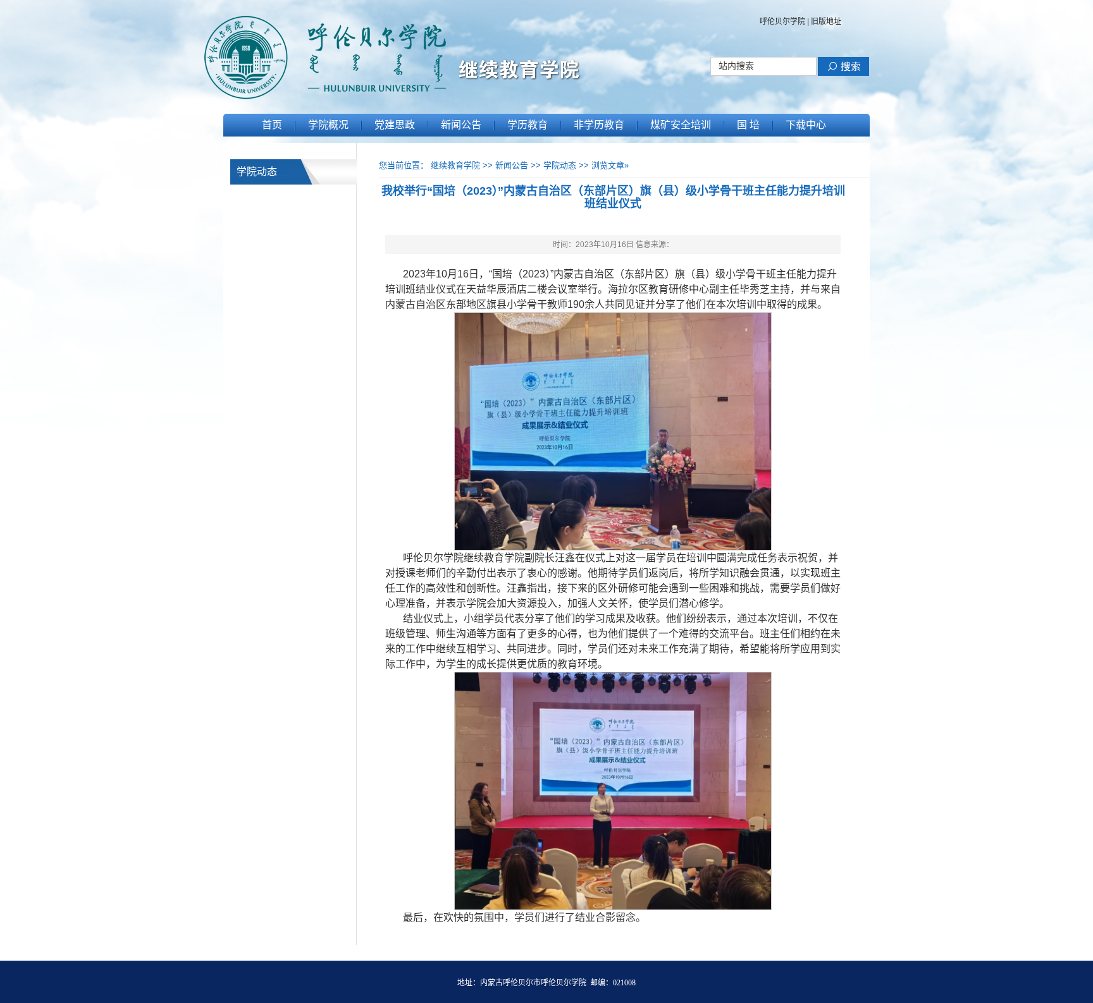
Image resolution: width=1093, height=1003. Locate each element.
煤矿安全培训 (680, 124)
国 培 (748, 124)
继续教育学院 (455, 165)
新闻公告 (461, 124)
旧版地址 (826, 21)
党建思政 (394, 124)
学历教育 (527, 124)
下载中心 (806, 124)
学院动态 (559, 165)
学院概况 (328, 124)
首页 (272, 124)
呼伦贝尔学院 (782, 21)
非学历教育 (599, 124)
